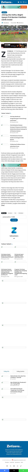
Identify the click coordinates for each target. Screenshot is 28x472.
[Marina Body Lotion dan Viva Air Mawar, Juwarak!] (5, 378)
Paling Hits (6, 371)
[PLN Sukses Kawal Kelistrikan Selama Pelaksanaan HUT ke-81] (7, 249)
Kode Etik (12, 462)
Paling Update (20, 371)
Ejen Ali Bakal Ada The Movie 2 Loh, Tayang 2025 (18, 383)
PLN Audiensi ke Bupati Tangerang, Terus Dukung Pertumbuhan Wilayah (17, 390)
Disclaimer (17, 462)
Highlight (4, 12)
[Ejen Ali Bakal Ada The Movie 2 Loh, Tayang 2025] (5, 384)
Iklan (22, 462)
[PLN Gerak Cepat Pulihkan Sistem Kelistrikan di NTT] (21, 249)
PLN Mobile (21, 213)
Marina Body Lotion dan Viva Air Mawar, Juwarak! (17, 376)
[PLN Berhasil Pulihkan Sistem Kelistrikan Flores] (5, 146)
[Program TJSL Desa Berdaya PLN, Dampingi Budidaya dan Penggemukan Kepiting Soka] (21, 264)
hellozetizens (6, 22)
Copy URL (14, 220)
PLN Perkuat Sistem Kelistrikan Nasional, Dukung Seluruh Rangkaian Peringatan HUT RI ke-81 (7, 272)
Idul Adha (10, 213)
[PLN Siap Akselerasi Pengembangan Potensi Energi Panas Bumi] (5, 118)
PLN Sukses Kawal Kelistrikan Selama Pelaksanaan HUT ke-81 (7, 256)
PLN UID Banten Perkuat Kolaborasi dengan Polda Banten (17, 137)
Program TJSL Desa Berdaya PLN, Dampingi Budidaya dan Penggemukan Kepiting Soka (21, 272)
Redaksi (7, 462)
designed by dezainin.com (19, 460)
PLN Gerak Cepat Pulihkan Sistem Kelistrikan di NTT (19, 256)
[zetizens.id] (7, 2)
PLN (15, 213)
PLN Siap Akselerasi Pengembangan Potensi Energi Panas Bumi (18, 118)
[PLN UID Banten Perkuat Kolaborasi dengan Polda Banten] (5, 137)
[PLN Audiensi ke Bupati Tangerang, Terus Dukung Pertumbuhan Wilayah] (5, 390)
